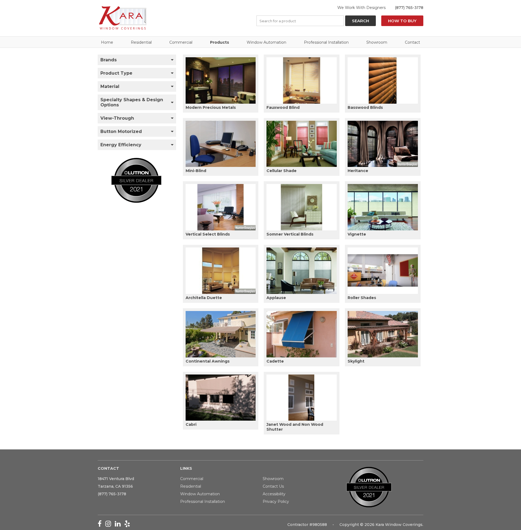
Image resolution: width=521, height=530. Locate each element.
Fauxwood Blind (283, 107)
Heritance (358, 170)
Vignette (357, 234)
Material (109, 86)
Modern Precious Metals (211, 107)
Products (219, 42)
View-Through (117, 118)
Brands (108, 59)
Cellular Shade (281, 170)
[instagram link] (110, 524)
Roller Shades (362, 297)
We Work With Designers (361, 7)
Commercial (180, 42)
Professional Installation (326, 42)
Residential (141, 42)
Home (107, 42)
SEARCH (360, 20)
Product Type (116, 73)
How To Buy (402, 20)
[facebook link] (101, 524)
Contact (412, 42)
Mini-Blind (196, 170)
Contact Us (273, 486)
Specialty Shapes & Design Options (131, 102)
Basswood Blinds (365, 107)
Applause (276, 297)
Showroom (376, 42)
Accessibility (274, 493)
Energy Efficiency (120, 144)
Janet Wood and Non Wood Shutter (294, 427)
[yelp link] (128, 524)
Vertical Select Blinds (208, 234)
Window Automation (266, 42)
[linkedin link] (119, 524)
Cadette (275, 361)
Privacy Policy (276, 501)
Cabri (191, 424)
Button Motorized (121, 131)
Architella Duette (204, 297)
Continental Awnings (208, 361)
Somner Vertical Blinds (289, 234)
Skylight (356, 361)
